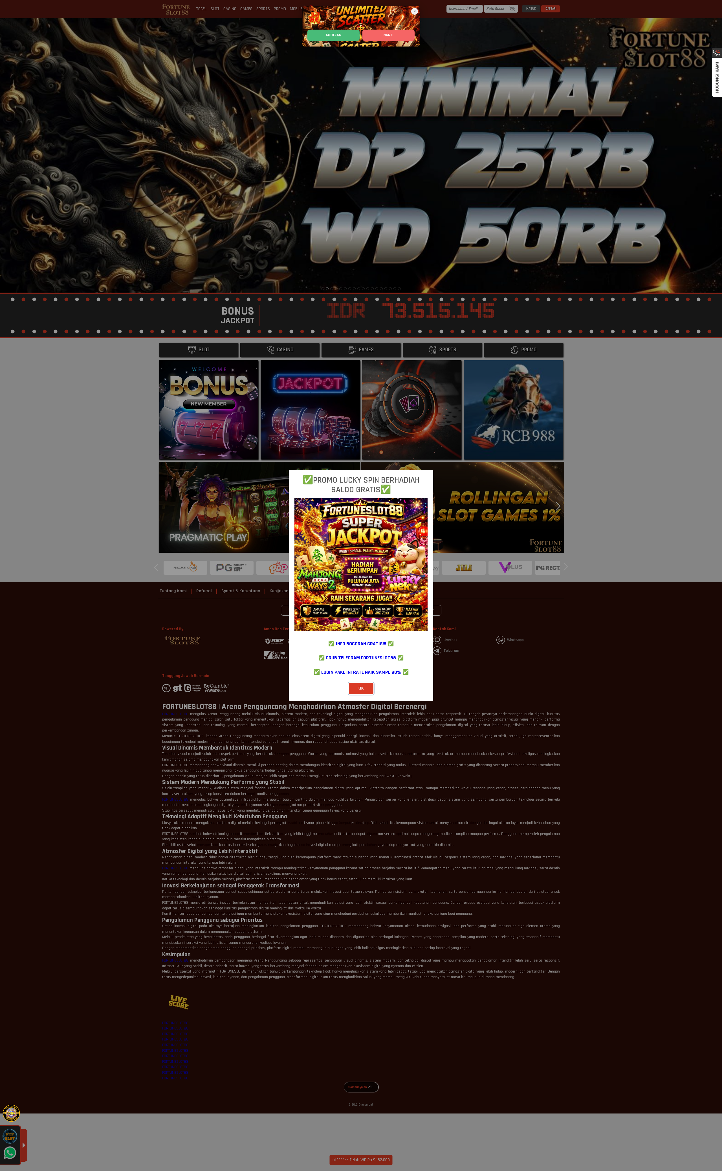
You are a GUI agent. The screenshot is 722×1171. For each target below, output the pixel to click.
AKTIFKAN (333, 35)
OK (361, 688)
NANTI (388, 35)
